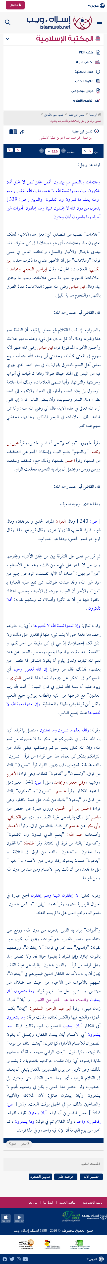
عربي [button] (94, 5)
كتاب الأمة (84, 62)
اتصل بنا (48, 1202)
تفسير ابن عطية (76, 115)
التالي (13, 1144)
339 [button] (55, 152)
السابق (24, 1144)
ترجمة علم (65, 1177)
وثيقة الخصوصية (92, 1202)
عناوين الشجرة (40, 1177)
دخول (14, 5)
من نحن (32, 1202)
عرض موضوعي (82, 91)
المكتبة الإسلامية (65, 39)
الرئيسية (93, 115)
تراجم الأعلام (82, 100)
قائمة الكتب (84, 81)
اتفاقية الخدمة (67, 1202)
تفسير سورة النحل (53, 115)
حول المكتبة (84, 72)
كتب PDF (86, 52)
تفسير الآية (91, 1177)
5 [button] (90, 151)
